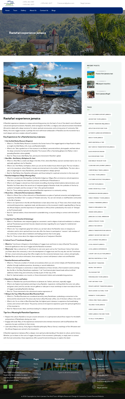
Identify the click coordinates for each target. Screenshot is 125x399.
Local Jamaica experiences (98, 249)
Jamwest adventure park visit (99, 235)
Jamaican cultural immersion (99, 216)
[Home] (9, 3)
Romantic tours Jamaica (97, 295)
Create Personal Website (95, 396)
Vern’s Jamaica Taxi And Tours (99, 314)
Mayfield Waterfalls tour (98, 258)
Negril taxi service (95, 267)
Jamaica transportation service (100, 230)
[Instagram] (11, 387)
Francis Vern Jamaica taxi (104, 74)
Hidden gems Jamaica (96, 212)
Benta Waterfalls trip (96, 142)
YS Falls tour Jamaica (96, 318)
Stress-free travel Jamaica (98, 300)
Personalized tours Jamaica (98, 277)
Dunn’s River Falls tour (97, 188)
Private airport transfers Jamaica (101, 286)
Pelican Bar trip (94, 272)
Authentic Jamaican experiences (100, 133)
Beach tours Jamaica (96, 137)
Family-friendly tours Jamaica (99, 198)
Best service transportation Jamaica (101, 147)
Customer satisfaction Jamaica (99, 179)
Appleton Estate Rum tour (98, 128)
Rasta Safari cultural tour (98, 290)
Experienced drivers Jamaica (98, 193)
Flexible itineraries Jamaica (98, 202)
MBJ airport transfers (103, 84)
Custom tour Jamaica (96, 184)
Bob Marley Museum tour (97, 161)
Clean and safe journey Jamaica (100, 165)
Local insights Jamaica (96, 244)
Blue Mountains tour (96, 156)
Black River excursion (96, 151)
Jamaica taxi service (95, 225)
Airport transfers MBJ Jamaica (99, 123)
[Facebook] (5, 387)
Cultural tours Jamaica (97, 174)
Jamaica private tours (96, 221)
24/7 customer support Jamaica (100, 114)
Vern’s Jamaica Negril (103, 94)
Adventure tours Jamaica (97, 119)
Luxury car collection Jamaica (100, 253)
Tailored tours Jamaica (97, 304)
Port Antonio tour (95, 281)
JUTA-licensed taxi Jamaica (98, 239)
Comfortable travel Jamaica (99, 170)
